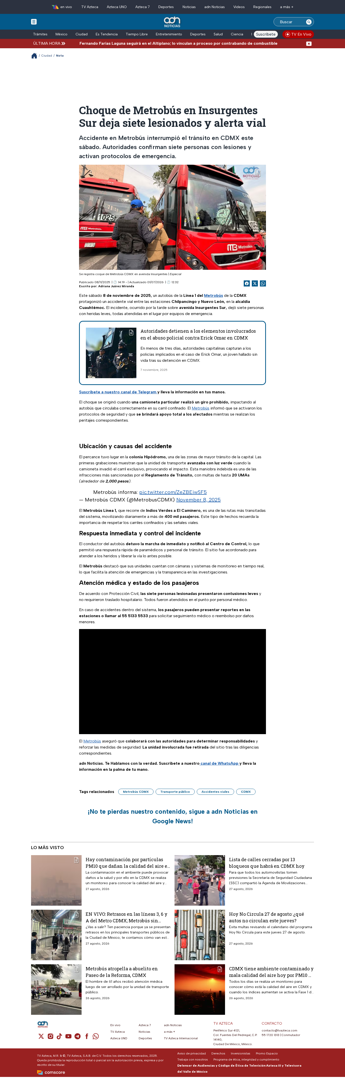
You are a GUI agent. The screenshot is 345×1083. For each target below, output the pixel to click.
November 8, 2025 (198, 500)
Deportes (166, 7)
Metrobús (200, 408)
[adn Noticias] (172, 22)
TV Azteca (89, 7)
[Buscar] (309, 22)
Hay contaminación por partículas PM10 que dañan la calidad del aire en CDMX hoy (128, 862)
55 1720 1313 (270, 1035)
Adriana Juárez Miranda (116, 286)
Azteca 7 (142, 7)
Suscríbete (266, 34)
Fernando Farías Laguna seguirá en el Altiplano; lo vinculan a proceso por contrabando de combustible (154, 43)
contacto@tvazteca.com (279, 1030)
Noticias (189, 7)
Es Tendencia (107, 34)
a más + (286, 7)
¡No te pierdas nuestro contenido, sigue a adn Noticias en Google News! (173, 816)
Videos (239, 7)
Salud (218, 34)
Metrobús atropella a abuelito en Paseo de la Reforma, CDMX (122, 972)
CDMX (246, 791)
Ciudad (82, 34)
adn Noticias (214, 7)
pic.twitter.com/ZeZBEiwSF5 (173, 492)
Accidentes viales (215, 791)
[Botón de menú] (34, 21)
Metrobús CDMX (136, 791)
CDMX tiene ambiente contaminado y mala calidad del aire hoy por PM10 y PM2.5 (271, 972)
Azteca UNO (117, 7)
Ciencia (237, 34)
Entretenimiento (169, 34)
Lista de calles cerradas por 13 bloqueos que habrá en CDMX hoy (267, 862)
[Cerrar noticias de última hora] (309, 43)
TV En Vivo (301, 34)
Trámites (40, 34)
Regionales (262, 7)
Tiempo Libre (137, 34)
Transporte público (175, 791)
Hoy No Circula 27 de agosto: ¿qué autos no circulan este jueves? (266, 917)
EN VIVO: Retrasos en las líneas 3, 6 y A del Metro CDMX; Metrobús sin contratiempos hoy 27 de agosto (126, 917)
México (61, 34)
